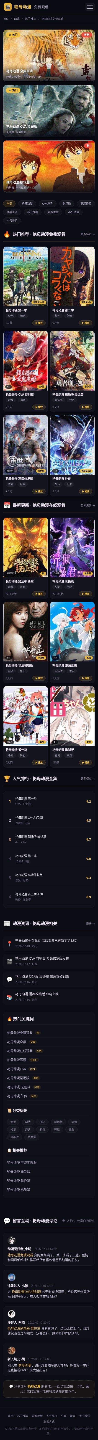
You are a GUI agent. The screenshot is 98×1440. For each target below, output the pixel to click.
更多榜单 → (88, 779)
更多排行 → (88, 234)
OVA (42, 1122)
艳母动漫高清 (22, 1059)
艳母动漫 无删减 (23, 1087)
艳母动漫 (27, 7)
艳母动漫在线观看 (24, 1051)
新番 (42, 1130)
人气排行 (12, 221)
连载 (71, 1130)
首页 (6, 19)
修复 (13, 1130)
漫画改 (14, 1137)
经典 (28, 1130)
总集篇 (32, 1137)
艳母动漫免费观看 (23, 1032)
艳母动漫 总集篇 (18, 1189)
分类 (63, 1416)
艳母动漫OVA (21, 1069)
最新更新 (53, 212)
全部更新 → (88, 505)
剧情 (28, 1122)
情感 (13, 1122)
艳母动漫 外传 (21, 1096)
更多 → (90, 923)
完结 (57, 1130)
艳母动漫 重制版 (18, 1171)
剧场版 (67, 204)
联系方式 (49, 1422)
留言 (72, 1416)
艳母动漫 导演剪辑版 (22, 1162)
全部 (9, 204)
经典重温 (12, 212)
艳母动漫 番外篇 (18, 1180)
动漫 (17, 19)
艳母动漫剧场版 (23, 1078)
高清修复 (85, 204)
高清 (74, 1122)
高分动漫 (73, 212)
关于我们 (84, 1416)
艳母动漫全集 (21, 1042)
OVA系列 (47, 204)
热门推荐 (30, 19)
